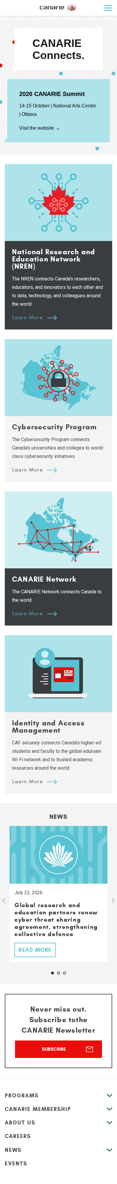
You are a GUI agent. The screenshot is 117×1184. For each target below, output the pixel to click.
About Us (20, 1122)
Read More (35, 950)
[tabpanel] (58, 894)
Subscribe (54, 1049)
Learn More (27, 317)
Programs (22, 1095)
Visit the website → (39, 128)
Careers (18, 1136)
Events (16, 1163)
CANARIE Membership (38, 1109)
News (13, 1150)
